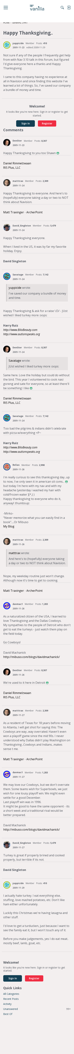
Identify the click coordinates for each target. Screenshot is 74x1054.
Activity (7, 1004)
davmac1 (18, 604)
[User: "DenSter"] (6, 142)
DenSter (17, 140)
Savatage (18, 274)
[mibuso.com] (37, 8)
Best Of (7, 1014)
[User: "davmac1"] (6, 605)
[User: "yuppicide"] (6, 45)
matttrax (18, 181)
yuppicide (18, 43)
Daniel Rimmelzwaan (17, 163)
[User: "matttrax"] (6, 182)
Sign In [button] (25, 123)
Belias (16, 464)
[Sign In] (69, 8)
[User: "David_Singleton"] (6, 227)
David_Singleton (22, 225)
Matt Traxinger (13, 212)
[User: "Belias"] (6, 466)
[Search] (62, 8)
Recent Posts (11, 999)
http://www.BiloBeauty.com (20, 330)
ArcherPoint (34, 212)
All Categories (11, 993)
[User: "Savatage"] (6, 276)
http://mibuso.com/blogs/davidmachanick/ (31, 657)
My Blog (8, 526)
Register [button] (47, 123)
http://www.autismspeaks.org (21, 334)
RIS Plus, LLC (11, 168)
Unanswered (37, 1009)
